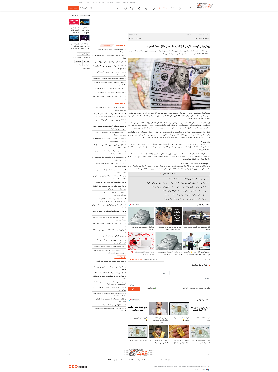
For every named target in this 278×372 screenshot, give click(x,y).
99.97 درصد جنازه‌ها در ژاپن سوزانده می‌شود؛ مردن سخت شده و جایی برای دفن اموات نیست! (179, 187)
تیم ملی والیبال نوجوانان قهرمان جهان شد (112, 236)
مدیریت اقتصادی (191, 35)
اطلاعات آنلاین (204, 5)
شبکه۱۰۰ (132, 2)
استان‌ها (132, 8)
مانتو (88, 54)
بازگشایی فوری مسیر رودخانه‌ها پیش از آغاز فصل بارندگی (111, 121)
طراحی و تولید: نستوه (199, 370)
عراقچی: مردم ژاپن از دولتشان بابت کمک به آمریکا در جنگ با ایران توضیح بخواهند (110, 83)
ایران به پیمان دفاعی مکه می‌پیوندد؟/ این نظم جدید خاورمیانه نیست (186, 179)
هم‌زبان (118, 2)
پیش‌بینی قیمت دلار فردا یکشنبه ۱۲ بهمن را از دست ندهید (178, 46)
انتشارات (94, 2)
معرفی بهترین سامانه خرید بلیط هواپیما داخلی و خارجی (111, 262)
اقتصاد (163, 8)
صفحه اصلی (206, 35)
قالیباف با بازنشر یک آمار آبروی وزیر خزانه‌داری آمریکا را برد (109, 97)
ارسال (134, 288)
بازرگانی (121, 257)
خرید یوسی (87, 61)
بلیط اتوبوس (86, 68)
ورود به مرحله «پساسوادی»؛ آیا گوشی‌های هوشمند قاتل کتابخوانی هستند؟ (185, 191)
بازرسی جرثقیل (81, 54)
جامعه (179, 8)
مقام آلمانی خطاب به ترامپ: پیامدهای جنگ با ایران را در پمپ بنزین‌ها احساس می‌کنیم (109, 187)
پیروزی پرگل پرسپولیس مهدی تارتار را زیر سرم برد (110, 182)
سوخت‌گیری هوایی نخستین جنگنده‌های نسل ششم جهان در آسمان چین (110, 164)
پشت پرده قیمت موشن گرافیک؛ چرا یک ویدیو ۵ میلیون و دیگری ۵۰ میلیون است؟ (109, 294)
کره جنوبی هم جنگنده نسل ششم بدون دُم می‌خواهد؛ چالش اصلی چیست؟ (110, 133)
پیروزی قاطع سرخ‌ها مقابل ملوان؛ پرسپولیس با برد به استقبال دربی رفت (109, 218)
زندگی (125, 8)
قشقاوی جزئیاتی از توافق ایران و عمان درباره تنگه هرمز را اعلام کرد (109, 206)
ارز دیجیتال (78, 65)
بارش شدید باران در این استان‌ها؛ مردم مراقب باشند (109, 246)
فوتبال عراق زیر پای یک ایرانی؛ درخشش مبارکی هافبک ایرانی (109, 277)
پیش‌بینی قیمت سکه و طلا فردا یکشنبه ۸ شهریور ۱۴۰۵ (108, 78)
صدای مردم (110, 2)
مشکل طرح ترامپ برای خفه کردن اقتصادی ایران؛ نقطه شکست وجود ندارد (185, 195)
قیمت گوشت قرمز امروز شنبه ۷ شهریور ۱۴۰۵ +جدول (109, 88)
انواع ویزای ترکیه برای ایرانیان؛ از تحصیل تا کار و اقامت (108, 272)
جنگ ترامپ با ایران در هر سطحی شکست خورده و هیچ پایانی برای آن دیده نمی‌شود (109, 139)
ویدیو (118, 8)
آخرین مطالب (119, 103)
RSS (109, 359)
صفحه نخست (188, 8)
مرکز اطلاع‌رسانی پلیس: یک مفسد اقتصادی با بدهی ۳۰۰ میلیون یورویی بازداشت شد (110, 251)
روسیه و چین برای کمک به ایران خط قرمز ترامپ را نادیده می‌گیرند (111, 171)
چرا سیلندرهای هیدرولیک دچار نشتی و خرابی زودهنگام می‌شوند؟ (109, 268)
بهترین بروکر (86, 65)
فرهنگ (172, 8)
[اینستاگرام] (76, 366)
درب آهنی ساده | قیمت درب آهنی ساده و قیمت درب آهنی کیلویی (110, 309)
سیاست (153, 8)
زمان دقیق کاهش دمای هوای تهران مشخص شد (110, 92)
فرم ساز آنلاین (86, 58)
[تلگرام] (70, 366)
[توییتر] (73, 366)
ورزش (146, 8)
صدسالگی (125, 2)
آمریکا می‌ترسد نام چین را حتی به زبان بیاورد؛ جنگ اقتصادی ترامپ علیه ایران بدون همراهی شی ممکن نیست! (175, 183)
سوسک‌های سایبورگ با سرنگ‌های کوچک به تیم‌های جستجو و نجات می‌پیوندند (110, 152)
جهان (139, 8)
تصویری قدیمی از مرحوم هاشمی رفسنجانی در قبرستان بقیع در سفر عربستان (109, 241)
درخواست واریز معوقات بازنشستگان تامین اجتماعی (109, 62)
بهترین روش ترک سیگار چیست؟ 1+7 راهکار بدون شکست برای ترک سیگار (109, 288)
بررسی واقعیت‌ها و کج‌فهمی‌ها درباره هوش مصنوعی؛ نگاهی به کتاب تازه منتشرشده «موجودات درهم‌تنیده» (110, 115)
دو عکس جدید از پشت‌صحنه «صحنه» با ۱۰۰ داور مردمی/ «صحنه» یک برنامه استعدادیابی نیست (111, 200)
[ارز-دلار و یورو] (169, 84)
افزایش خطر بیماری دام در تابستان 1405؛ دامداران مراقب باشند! (111, 300)
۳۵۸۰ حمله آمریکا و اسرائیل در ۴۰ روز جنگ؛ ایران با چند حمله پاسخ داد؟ (109, 67)
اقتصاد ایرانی (78, 61)
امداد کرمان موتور (76, 58)
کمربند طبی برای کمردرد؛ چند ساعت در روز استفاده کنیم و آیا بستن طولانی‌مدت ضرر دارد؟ (109, 283)
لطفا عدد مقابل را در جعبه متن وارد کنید (196, 288)
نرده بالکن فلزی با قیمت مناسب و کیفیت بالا (111, 305)
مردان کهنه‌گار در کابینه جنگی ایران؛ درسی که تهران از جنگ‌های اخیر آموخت (185, 199)
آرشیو (88, 2)
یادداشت (101, 2)
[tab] (120, 45)
